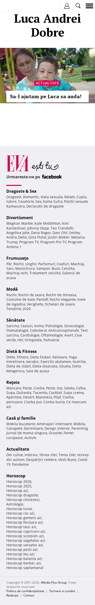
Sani (10, 268)
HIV (20, 340)
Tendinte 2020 (18, 308)
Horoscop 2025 (18, 486)
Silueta (65, 366)
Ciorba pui (33, 401)
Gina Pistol (37, 237)
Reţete (13, 382)
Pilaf (57, 397)
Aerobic (32, 361)
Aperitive (14, 397)
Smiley (74, 232)
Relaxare (59, 357)
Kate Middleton (47, 223)
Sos (60, 388)
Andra (11, 237)
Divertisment (19, 217)
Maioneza (44, 397)
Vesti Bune (67, 459)
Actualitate (47, 83)
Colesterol (38, 330)
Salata (69, 388)
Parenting (79, 428)
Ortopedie (33, 340)
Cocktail (55, 392)
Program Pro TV (53, 242)
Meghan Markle (19, 223)
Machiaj (77, 263)
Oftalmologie (52, 335)
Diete (10, 357)
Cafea (81, 388)
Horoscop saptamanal (24, 567)
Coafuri (63, 263)
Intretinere (15, 361)
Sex (38, 201)
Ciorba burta (54, 401)
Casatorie (26, 201)
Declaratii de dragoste (45, 206)
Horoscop (15, 476)
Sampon (43, 268)
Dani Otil (59, 232)
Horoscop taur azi (21, 526)
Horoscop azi (17, 490)
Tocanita (40, 392)
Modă (12, 289)
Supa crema (74, 392)
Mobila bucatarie (20, 423)
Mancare (13, 388)
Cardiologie (30, 335)
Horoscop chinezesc (23, 499)
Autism (30, 437)
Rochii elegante (63, 299)
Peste (50, 388)
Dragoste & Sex (21, 191)
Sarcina (12, 325)
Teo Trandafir (62, 228)
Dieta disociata (45, 366)
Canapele (14, 428)
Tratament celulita (45, 273)
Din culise (14, 454)
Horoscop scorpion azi (25, 535)
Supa (10, 392)
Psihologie (54, 325)
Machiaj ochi (17, 273)
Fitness (23, 357)
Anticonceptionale (63, 330)
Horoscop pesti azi (21, 549)
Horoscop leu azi (20, 554)
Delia (22, 237)
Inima (39, 325)
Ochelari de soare (60, 304)
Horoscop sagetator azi (25, 540)
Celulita (68, 268)
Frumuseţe (17, 258)
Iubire (11, 201)
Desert (28, 397)
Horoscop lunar (19, 508)
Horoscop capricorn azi (25, 531)
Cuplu (82, 196)
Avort (68, 335)
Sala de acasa (37, 370)
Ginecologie (74, 325)
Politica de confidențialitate (25, 591)
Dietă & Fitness (21, 351)
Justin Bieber (59, 237)
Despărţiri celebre (41, 459)
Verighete (35, 304)
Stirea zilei (48, 454)
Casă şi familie (20, 418)
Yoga (73, 357)
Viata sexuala (52, 196)
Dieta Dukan (40, 357)
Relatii (69, 196)
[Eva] (16, 6)
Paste (27, 388)
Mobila (79, 423)
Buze (56, 268)
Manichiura (25, 268)
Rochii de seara (31, 294)
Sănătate (15, 320)
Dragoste (14, 196)
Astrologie (14, 504)
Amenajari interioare (54, 423)
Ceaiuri (27, 325)
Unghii (30, 263)
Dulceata (23, 392)
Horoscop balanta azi (24, 558)
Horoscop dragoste (22, 495)
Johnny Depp (38, 228)
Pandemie (20, 464)
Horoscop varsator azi (24, 545)
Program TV (29, 242)
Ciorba (39, 388)
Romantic (31, 196)
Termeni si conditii (62, 591)
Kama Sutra (53, 201)
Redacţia (12, 595)
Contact (28, 595)
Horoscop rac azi (20, 513)
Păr (9, 263)
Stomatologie (17, 330)
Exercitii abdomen (56, 361)
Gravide (55, 432)
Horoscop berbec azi (23, 563)
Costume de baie (20, 299)
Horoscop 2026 (18, 481)
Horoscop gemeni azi (24, 517)
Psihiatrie (51, 340)
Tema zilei (67, 454)
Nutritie (79, 361)
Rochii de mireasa (61, 294)
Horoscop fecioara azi (24, 522)
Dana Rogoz (41, 232)
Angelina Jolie (17, 232)
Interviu (31, 454)
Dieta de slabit (18, 366)
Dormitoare (33, 428)
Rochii (18, 263)
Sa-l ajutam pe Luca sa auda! (45, 96)
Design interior (57, 428)
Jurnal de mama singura (26, 432)
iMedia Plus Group (54, 582)
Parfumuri (46, 263)
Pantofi (42, 299)
